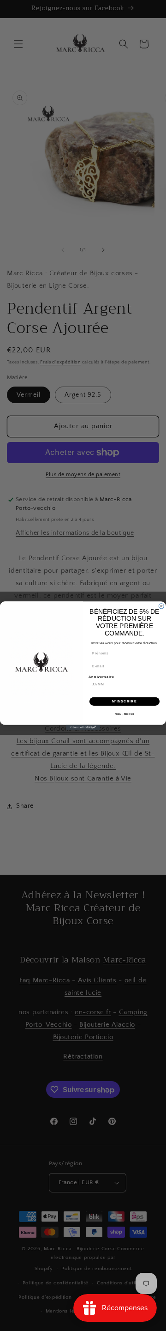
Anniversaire (101, 676)
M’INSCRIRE (124, 701)
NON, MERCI (124, 714)
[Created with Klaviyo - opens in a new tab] (83, 727)
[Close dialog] (161, 606)
